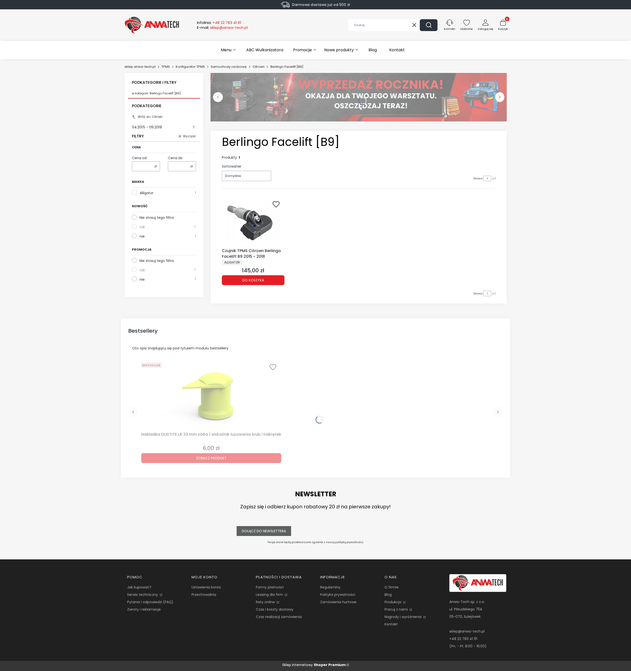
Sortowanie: (232, 166)
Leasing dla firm (270, 594)
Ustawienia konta (206, 587)
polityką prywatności (349, 542)
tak (142, 226)
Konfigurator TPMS (190, 66)
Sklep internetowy (314, 664)
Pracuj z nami (397, 609)
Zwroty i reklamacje (144, 609)
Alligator (147, 192)
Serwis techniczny (143, 594)
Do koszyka (253, 280)
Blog (388, 594)
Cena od (139, 157)
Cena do (175, 157)
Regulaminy (330, 587)
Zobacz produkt (211, 458)
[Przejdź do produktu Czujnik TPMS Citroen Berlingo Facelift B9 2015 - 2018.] (253, 222)
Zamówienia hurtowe (338, 602)
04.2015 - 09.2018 (163, 127)
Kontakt (391, 624)
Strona (478, 178)
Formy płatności (270, 587)
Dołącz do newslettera (264, 531)
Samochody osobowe (229, 66)
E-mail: (222, 27)
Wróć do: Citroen (150, 117)
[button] (429, 25)
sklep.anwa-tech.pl (140, 66)
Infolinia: (219, 22)
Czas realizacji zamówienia (279, 616)
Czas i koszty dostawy (274, 609)
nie (142, 236)
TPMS (165, 66)
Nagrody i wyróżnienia (403, 616)
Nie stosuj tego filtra (157, 217)
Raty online (266, 602)
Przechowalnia (204, 594)
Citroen (258, 66)
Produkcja (393, 602)
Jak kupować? (139, 587)
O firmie (392, 587)
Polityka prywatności (337, 594)
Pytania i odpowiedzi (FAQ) (150, 602)
